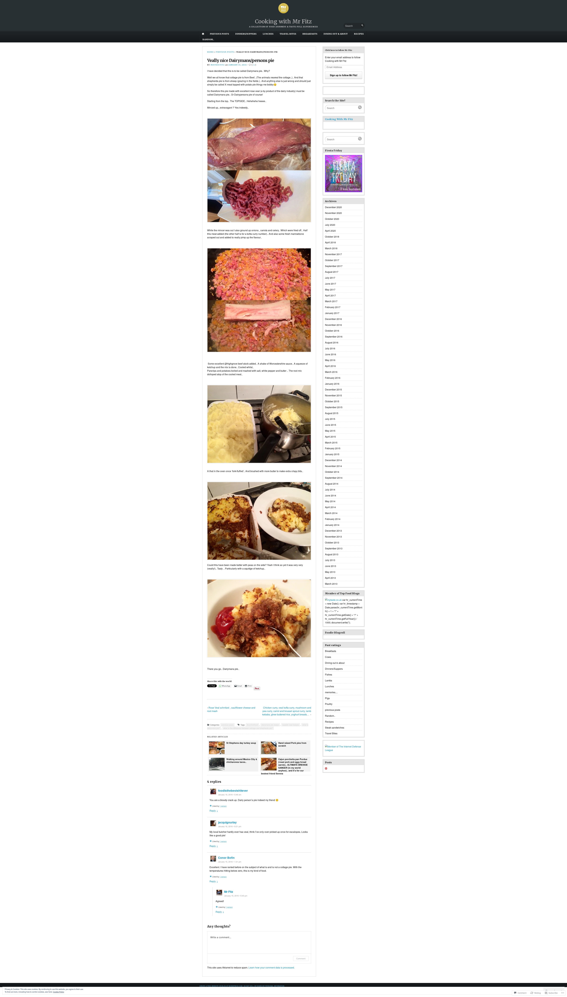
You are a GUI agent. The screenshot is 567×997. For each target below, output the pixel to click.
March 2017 (331, 301)
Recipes (359, 34)
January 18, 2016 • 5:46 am (229, 794)
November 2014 (333, 466)
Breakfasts (309, 34)
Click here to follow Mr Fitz (338, 50)
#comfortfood (252, 724)
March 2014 (331, 513)
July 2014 (330, 489)
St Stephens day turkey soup (241, 742)
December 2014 (333, 460)
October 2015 (332, 401)
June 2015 (330, 425)
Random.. (208, 39)
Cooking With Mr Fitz (339, 119)
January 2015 (332, 454)
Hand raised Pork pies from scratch (292, 744)
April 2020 (330, 230)
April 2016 (330, 366)
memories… (331, 692)
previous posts (219, 34)
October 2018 (332, 236)
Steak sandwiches (334, 727)
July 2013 (330, 560)
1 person (223, 806)
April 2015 (330, 436)
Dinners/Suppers (245, 34)
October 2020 (332, 219)
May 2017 (330, 289)
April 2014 (330, 507)
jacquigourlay (227, 822)
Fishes (328, 674)
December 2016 (333, 319)
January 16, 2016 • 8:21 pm (229, 826)
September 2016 (333, 336)
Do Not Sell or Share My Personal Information (264, 986)
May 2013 (330, 572)
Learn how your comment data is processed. (272, 967)
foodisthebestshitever (233, 790)
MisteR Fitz (218, 65)
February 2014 (332, 519)
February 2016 (332, 377)
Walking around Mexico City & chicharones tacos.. (241, 760)
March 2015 (331, 442)
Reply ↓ (214, 810)
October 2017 (332, 260)
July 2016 (330, 348)
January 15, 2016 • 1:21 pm (229, 861)
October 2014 (332, 472)
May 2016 (330, 360)
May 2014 (330, 501)
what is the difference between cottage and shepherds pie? (248, 728)
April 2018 (330, 242)
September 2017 (333, 266)
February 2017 (332, 307)
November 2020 (333, 213)
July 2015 (330, 419)
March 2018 (331, 248)
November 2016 (333, 325)
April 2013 (330, 578)
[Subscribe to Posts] (326, 768)
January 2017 (332, 313)
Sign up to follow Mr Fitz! (343, 75)
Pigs (327, 698)
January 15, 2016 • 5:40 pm (235, 895)
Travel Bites (288, 34)
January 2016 (332, 383)
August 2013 (331, 554)
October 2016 (332, 330)
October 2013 (332, 542)
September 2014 (333, 477)
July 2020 (330, 224)
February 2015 (332, 448)
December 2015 (333, 389)
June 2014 (330, 495)
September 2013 (333, 548)
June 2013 (330, 566)
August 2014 (331, 483)
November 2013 (333, 536)
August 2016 (331, 342)
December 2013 (333, 530)
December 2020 (333, 207)
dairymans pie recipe (270, 724)
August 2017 (331, 271)
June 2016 (330, 354)
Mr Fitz (228, 892)
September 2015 (333, 407)
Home (210, 52)
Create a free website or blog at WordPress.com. (221, 986)
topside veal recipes (290, 724)
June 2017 (330, 283)
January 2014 (332, 525)
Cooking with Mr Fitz (283, 21)
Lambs (328, 680)
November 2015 (333, 395)
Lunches (268, 34)
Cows (328, 657)
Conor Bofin (226, 858)
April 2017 (330, 295)
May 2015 (330, 430)
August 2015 (331, 413)
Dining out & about (336, 34)
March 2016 (331, 372)
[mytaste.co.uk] (333, 600)
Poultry (328, 704)
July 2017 (330, 277)
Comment (301, 958)
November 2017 (333, 254)
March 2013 (331, 583)
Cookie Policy (58, 991)
